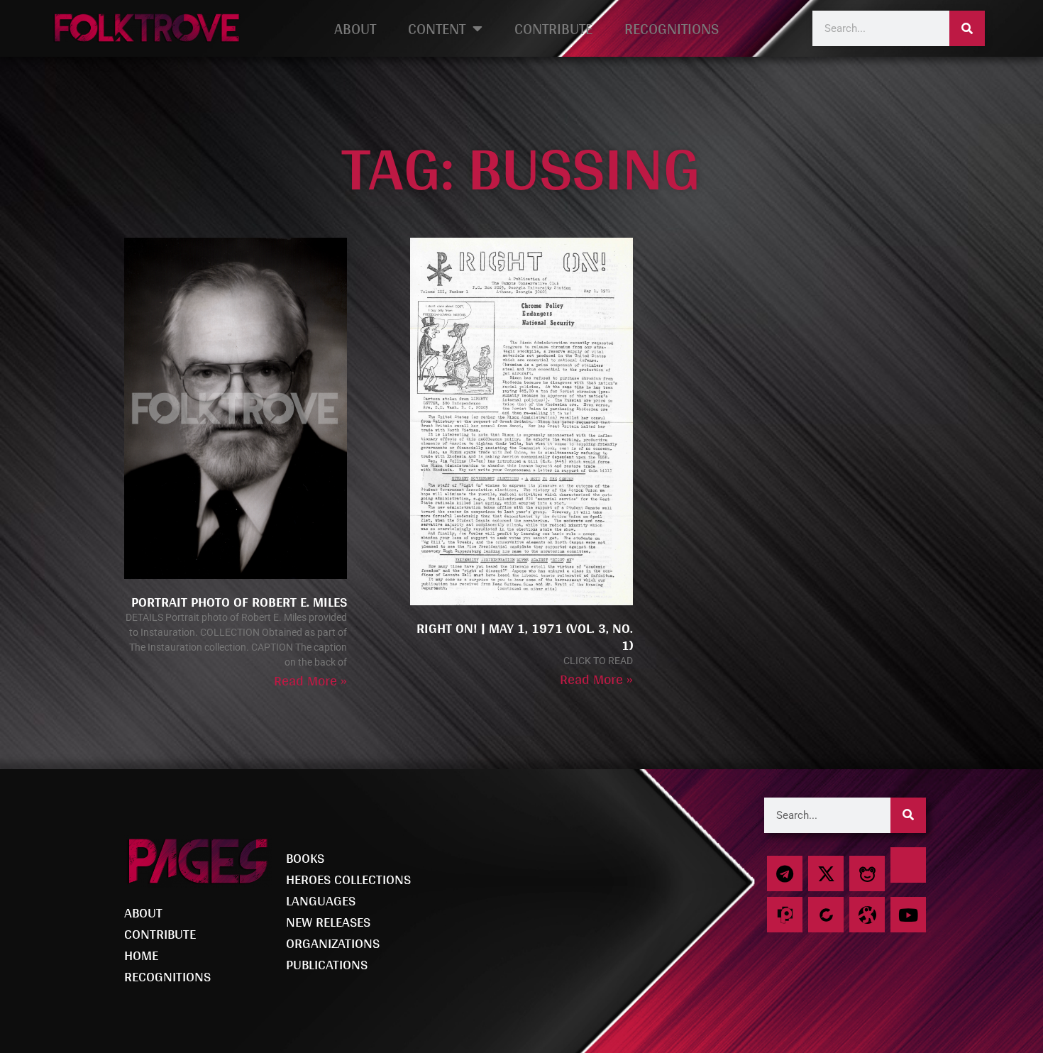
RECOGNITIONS (671, 28)
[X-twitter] (826, 873)
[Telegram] (784, 873)
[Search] (967, 28)
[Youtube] (908, 914)
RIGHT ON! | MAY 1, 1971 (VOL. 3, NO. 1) (524, 636)
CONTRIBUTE (553, 28)
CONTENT (436, 28)
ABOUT (355, 28)
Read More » (310, 680)
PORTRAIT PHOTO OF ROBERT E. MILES (239, 601)
